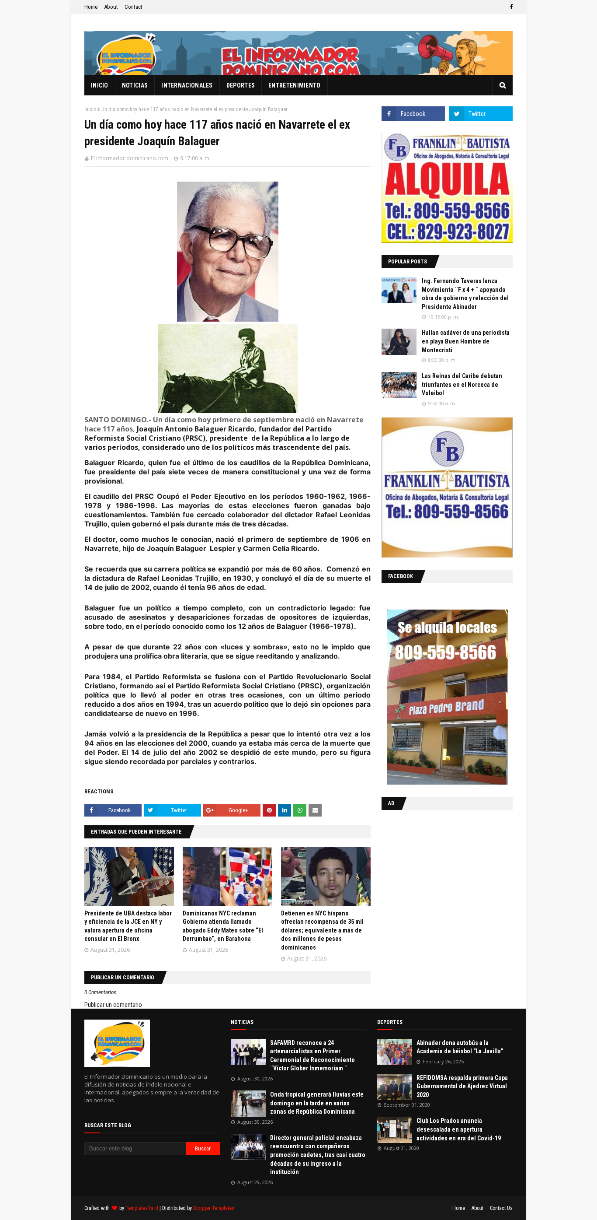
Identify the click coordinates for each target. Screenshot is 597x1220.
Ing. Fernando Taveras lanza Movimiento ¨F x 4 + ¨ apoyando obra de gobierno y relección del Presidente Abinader (465, 293)
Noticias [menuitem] (135, 85)
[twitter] (481, 113)
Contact (133, 7)
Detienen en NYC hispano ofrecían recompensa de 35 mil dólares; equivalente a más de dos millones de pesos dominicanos (322, 930)
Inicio (90, 109)
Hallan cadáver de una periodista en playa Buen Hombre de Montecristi (466, 341)
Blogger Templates (213, 1208)
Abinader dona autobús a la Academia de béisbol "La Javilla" (460, 1047)
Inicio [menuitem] (99, 85)
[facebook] (510, 7)
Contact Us (501, 1208)
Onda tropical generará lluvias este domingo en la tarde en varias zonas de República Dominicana (317, 1103)
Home (90, 7)
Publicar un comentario (113, 1004)
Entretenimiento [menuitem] (294, 85)
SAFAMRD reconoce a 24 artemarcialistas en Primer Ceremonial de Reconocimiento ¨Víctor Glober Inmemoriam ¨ (312, 1055)
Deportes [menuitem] (240, 85)
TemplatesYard (141, 1208)
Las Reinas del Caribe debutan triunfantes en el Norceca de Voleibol (462, 384)
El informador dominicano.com (129, 158)
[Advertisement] (436, 873)
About (111, 7)
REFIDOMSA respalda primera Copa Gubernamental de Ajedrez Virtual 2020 (462, 1086)
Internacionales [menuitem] (187, 85)
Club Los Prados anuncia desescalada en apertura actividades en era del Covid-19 (459, 1129)
